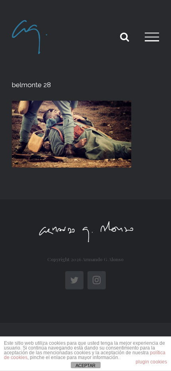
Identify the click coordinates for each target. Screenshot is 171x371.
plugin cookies (151, 362)
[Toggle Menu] (152, 37)
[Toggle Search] (124, 36)
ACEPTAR (85, 365)
